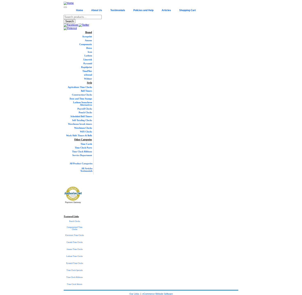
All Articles (86, 168)
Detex (89, 48)
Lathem (88, 55)
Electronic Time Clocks (74, 235)
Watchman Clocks (83, 128)
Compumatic (85, 44)
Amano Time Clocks (75, 249)
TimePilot (87, 71)
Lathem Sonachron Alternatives (82, 103)
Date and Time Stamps (81, 98)
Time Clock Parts (83, 147)
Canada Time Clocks (75, 242)
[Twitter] (84, 24)
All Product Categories (81, 163)
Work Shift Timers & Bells (79, 135)
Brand (88, 32)
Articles (166, 10)
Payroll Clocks (84, 108)
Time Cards (86, 144)
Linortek (87, 59)
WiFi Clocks (86, 131)
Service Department (82, 155)
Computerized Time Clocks (74, 228)
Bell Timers (86, 91)
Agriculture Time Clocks (80, 87)
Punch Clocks (85, 112)
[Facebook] (71, 24)
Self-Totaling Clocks (82, 120)
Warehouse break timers (80, 124)
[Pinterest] (70, 28)
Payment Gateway (73, 202)
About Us (96, 10)
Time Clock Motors (74, 284)
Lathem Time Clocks (74, 256)
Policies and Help (143, 10)
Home (79, 10)
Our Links (134, 294)
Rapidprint (86, 67)
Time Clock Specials (75, 270)
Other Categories (83, 139)
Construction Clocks (82, 94)
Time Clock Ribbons (82, 151)
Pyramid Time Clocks (74, 263)
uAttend (88, 74)
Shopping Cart (187, 10)
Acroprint (87, 36)
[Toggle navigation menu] (65, 7)
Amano (88, 40)
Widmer (88, 78)
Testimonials (117, 10)
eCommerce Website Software (157, 294)
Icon (90, 52)
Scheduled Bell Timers (81, 116)
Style (89, 82)
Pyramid (87, 63)
